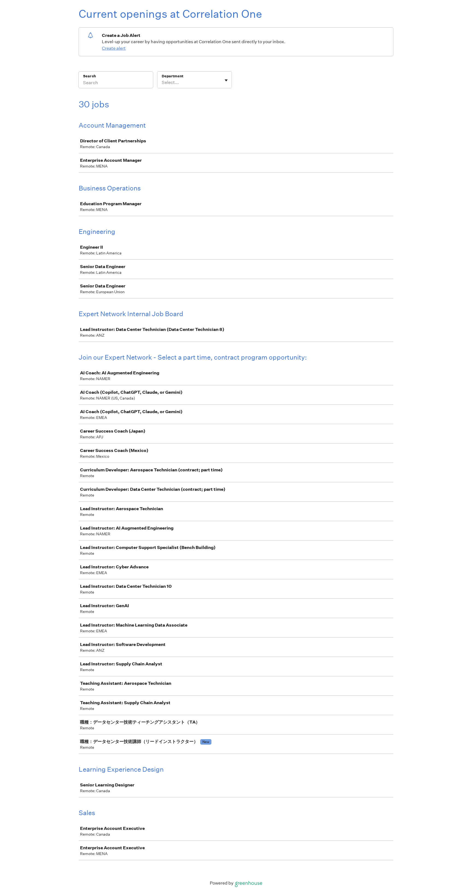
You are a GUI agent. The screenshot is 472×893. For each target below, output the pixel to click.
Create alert (114, 48)
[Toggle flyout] (226, 80)
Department (172, 76)
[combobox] (162, 83)
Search (89, 76)
